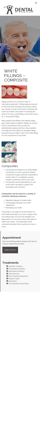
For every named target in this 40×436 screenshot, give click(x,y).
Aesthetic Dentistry (15, 266)
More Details (10, 250)
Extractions (12, 281)
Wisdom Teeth (13, 279)
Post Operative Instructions (18, 284)
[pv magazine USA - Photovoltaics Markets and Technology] (18, 10)
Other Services (13, 274)
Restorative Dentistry (16, 271)
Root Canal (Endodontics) (18, 276)
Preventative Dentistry (16, 269)
